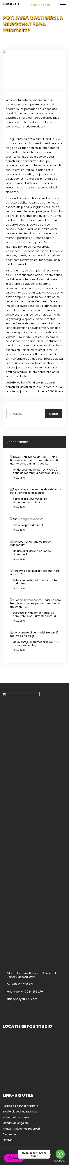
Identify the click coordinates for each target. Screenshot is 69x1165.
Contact (8, 1140)
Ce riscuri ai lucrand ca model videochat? (32, 552)
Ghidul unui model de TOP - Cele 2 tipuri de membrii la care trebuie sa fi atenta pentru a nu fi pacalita (35, 471)
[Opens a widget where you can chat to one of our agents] (14, 1158)
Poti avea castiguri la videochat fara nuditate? (36, 582)
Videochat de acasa (16, 1117)
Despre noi (9, 1134)
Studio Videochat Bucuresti (20, 1111)
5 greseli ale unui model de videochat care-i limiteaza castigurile (30, 500)
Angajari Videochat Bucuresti (21, 1128)
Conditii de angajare (16, 1123)
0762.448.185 (40, 5)
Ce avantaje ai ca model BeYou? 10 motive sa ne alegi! (35, 643)
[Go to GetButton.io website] (60, 1161)
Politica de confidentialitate (20, 1106)
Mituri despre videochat (28, 525)
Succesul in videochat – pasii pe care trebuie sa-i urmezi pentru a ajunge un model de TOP (34, 614)
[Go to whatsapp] (60, 1154)
